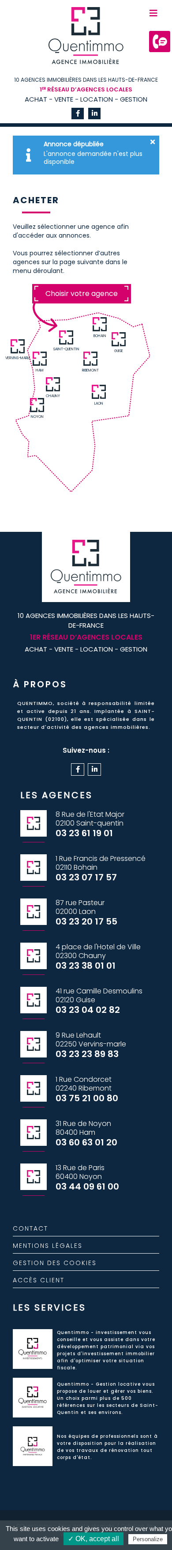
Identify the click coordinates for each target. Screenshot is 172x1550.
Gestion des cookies (55, 1262)
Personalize (148, 1539)
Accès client (38, 1280)
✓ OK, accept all (93, 1538)
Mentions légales (47, 1245)
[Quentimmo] (86, 42)
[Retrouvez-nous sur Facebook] (77, 113)
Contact (30, 1228)
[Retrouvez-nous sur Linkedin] (94, 113)
